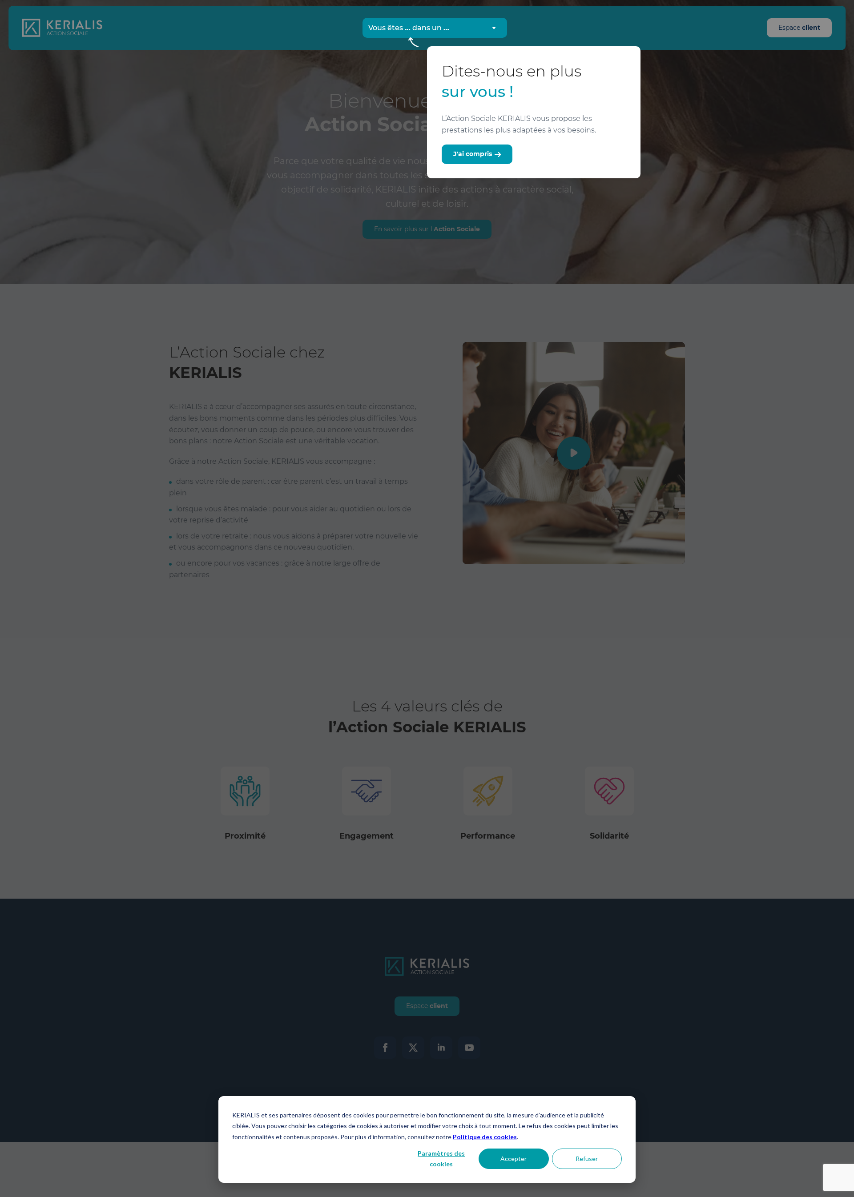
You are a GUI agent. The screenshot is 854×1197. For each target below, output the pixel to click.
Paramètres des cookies (441, 1158)
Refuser (587, 1158)
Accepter (513, 1158)
